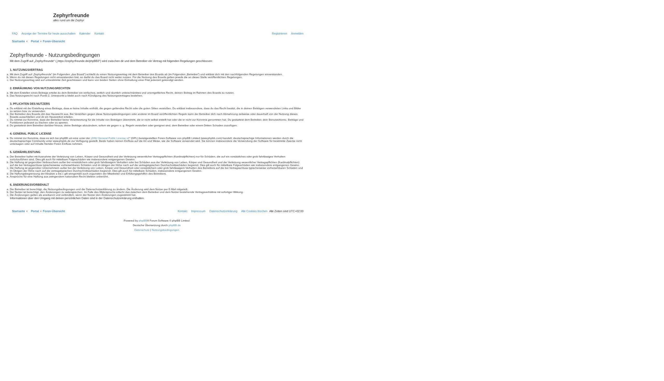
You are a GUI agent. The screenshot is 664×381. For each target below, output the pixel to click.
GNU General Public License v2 (110, 138)
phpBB (143, 220)
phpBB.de (175, 225)
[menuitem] (14, 33)
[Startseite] (31, 17)
